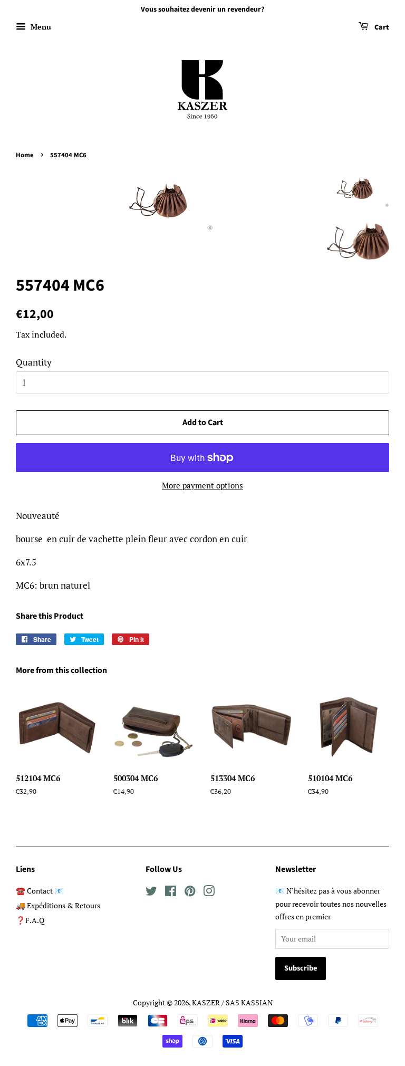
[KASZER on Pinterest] (190, 893)
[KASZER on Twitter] (151, 893)
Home (25, 155)
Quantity (34, 362)
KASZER (206, 1002)
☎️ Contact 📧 (40, 891)
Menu (39, 27)
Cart (381, 27)
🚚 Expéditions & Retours (58, 905)
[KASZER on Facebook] (171, 893)
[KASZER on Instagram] (209, 893)
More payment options (202, 485)
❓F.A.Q (30, 920)
